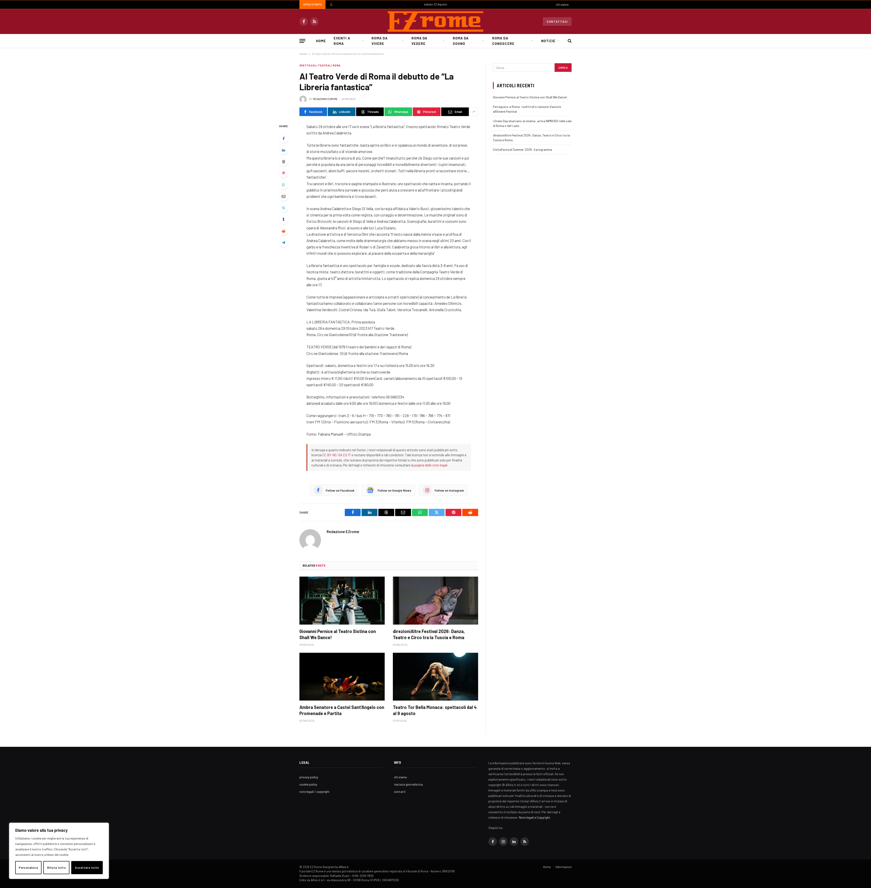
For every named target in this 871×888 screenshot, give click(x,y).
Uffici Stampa (312, 4)
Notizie (548, 41)
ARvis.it (343, 867)
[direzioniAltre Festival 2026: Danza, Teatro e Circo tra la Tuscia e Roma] (435, 601)
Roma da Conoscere (503, 41)
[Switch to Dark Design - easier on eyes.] (331, 4)
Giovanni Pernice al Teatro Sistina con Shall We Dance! (337, 634)
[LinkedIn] (283, 150)
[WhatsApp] (283, 184)
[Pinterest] (283, 173)
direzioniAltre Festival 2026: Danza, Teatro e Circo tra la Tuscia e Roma (429, 634)
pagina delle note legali (430, 465)
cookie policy (308, 784)
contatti (400, 791)
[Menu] (302, 41)
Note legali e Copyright (534, 817)
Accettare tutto (87, 867)
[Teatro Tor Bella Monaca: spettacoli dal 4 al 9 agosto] (435, 677)
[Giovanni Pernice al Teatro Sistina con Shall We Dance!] (342, 601)
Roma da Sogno (461, 41)
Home (321, 41)
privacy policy (308, 777)
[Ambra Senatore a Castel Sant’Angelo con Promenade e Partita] (342, 677)
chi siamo (562, 4)
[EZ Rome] (435, 21)
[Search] (569, 41)
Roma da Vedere (419, 41)
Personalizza (28, 867)
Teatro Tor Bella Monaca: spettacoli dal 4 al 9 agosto (435, 710)
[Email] (283, 196)
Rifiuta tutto (56, 867)
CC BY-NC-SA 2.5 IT (336, 455)
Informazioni (563, 867)
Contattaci (557, 21)
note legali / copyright (314, 791)
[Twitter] (283, 207)
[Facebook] (283, 138)
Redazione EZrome (325, 98)
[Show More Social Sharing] (474, 111)
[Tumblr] (283, 219)
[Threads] (283, 161)
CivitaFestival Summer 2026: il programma (522, 149)
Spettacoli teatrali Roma (319, 65)
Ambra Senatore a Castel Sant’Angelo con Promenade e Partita (341, 710)
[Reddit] (283, 230)
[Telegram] (283, 242)
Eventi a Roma (342, 41)
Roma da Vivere (379, 41)
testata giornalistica (408, 784)
